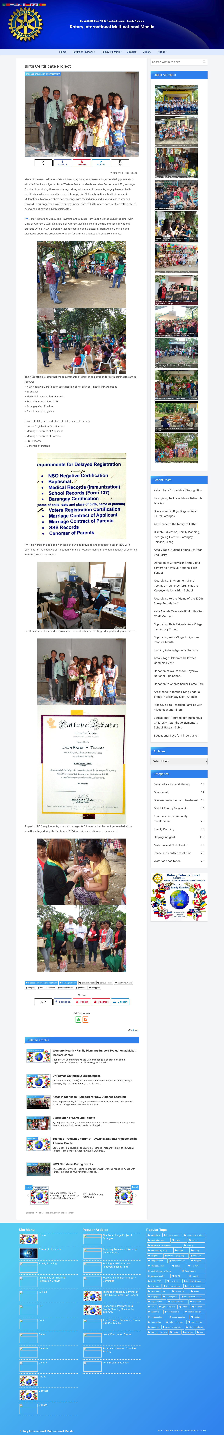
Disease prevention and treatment (42, 983)
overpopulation (66, 988)
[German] (28, 4)
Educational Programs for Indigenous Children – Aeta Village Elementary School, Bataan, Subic (178, 722)
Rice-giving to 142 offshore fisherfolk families (178, 501)
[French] (24, 4)
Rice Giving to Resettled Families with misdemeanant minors (178, 707)
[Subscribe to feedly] (78, 1019)
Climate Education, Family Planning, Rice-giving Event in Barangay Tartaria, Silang (177, 536)
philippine (96, 988)
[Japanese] (32, 4)
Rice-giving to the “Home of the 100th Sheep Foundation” (178, 601)
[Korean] (36, 4)
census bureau (106, 983)
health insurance (125, 983)
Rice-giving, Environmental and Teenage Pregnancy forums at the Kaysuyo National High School (176, 585)
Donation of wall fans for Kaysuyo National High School (176, 673)
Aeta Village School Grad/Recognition (178, 490)
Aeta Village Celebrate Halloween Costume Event (175, 660)
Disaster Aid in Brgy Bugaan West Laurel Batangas (175, 514)
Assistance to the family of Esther (175, 524)
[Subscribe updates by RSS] (85, 1019)
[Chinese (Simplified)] (8, 4)
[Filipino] (20, 4)
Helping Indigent (69, 983)
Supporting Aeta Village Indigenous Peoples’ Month (176, 640)
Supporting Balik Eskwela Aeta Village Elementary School (178, 627)
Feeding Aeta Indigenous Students (176, 650)
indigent (31, 988)
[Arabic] (4, 4)
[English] (16, 4)
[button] (120, 162)
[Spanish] (44, 4)
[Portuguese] (40, 4)
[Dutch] (12, 4)
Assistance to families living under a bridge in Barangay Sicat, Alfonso (177, 694)
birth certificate (88, 983)
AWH (27, 218)
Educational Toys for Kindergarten (176, 735)
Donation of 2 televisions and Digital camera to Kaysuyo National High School (177, 567)
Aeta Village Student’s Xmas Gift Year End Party (178, 552)
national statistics (47, 988)
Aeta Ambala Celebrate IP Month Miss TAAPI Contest (178, 614)
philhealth (82, 988)
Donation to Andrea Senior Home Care (179, 684)
